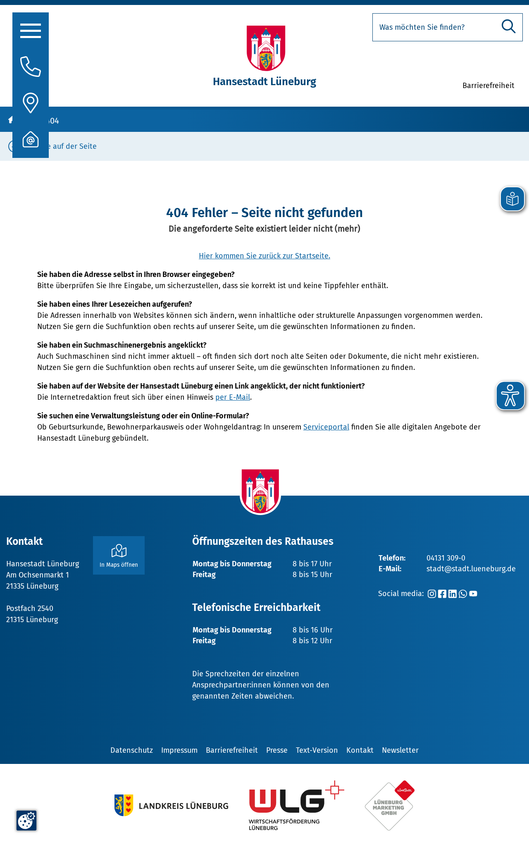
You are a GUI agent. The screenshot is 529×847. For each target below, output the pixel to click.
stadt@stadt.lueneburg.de (471, 568)
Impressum (179, 750)
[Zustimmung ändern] (26, 820)
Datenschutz (131, 750)
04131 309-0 (446, 558)
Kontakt (360, 750)
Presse (277, 750)
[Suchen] (509, 26)
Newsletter (400, 750)
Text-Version (317, 750)
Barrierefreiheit (232, 750)
